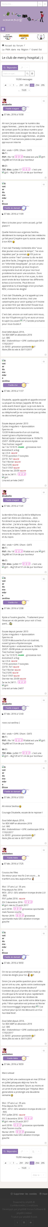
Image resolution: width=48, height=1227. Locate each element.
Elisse (5, 203)
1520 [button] (23, 90)
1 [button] (13, 85)
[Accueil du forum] (24, 16)
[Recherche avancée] (44, 3)
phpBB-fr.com (30, 1216)
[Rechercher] (39, 3)
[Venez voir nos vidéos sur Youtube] (30, 1222)
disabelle (7, 104)
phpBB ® (30, 1202)
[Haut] (45, 177)
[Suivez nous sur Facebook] (17, 1222)
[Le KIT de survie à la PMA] (24, 39)
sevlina (6, 380)
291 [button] (21, 85)
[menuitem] (17, 1205)
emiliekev (7, 853)
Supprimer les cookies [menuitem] (25, 1194)
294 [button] (37, 85)
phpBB (21, 1209)
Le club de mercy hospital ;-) (22, 57)
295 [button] (43, 85)
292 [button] (27, 85)
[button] (5, 85)
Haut (44, 1194)
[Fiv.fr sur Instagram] (24, 1222)
